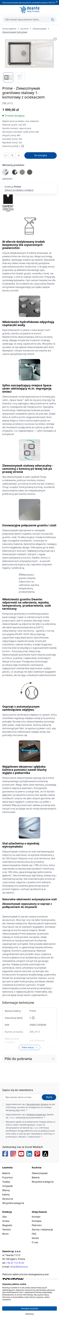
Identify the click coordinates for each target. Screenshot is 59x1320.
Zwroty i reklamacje (42, 1229)
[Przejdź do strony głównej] (29, 9)
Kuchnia (36, 1167)
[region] (29, 60)
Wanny (6, 1190)
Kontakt (36, 1216)
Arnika (5, 1221)
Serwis (35, 1238)
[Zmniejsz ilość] (5, 155)
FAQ (34, 1233)
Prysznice (7, 1177)
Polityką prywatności (36, 1114)
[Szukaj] (52, 19)
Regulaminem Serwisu (37, 1104)
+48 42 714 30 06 (15, 1262)
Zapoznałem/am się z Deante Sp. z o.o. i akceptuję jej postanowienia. (30, 1116)
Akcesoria (7, 1198)
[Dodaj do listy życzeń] (55, 39)
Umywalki (7, 1186)
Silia (4, 1216)
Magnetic (7, 1225)
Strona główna (9, 28)
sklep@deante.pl (19, 1266)
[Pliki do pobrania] (53, 1058)
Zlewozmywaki (40, 1173)
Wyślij (49, 1097)
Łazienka (7, 1167)
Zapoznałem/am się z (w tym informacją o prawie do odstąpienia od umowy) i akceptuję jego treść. (30, 1107)
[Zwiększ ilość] (18, 155)
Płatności (37, 1225)
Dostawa (36, 1221)
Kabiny (6, 1194)
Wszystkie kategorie (13, 1203)
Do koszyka (40, 155)
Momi (5, 1233)
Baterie (6, 1173)
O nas (35, 1242)
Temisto (6, 1229)
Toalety (6, 1181)
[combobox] (29, 19)
